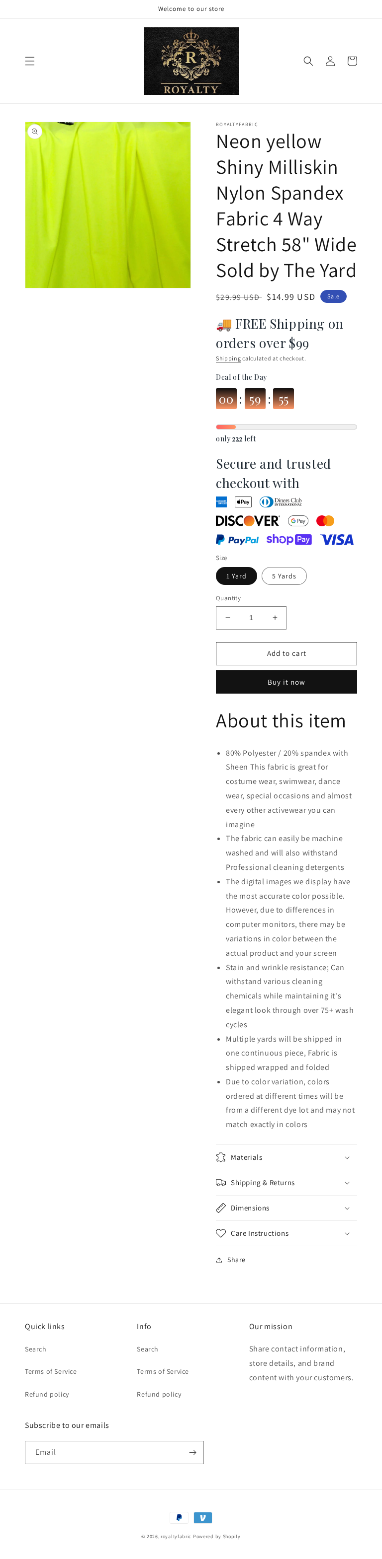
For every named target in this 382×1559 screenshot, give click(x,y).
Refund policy (47, 1394)
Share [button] (236, 1259)
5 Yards (284, 575)
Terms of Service (51, 1371)
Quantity (228, 598)
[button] (30, 61)
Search (36, 1349)
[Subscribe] (192, 1452)
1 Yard (236, 575)
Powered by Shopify (217, 1536)
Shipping (228, 358)
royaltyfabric (176, 1536)
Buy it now (286, 682)
